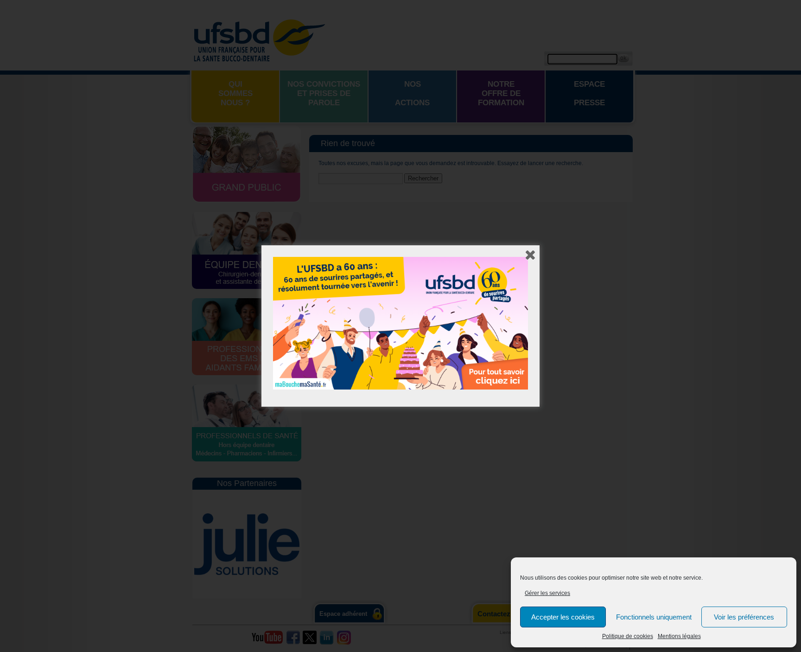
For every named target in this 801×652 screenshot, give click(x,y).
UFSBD (259, 39)
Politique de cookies (627, 636)
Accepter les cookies (563, 617)
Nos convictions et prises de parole (323, 93)
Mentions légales (679, 636)
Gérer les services (547, 593)
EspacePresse (589, 93)
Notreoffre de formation (501, 93)
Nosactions (412, 93)
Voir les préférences (744, 617)
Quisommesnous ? (235, 93)
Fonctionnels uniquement (654, 617)
